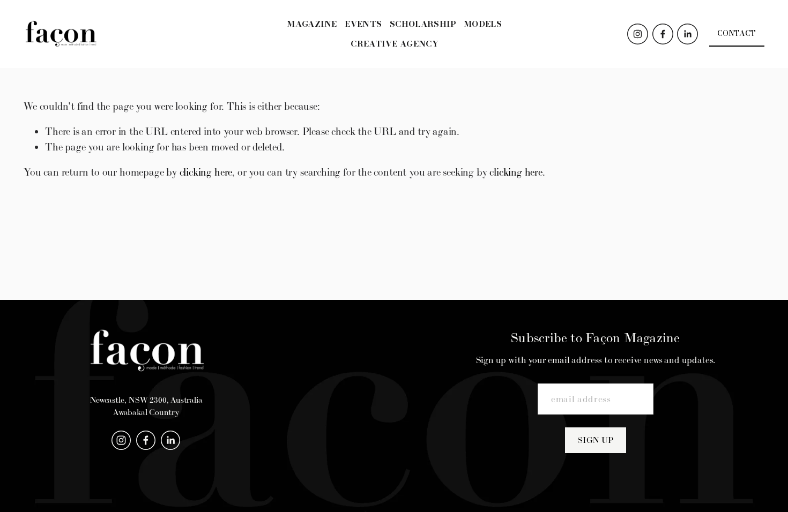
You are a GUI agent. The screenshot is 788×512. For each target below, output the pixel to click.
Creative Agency (394, 43)
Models (483, 24)
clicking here (206, 171)
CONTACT (736, 33)
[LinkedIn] (687, 34)
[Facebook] (662, 34)
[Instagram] (637, 34)
